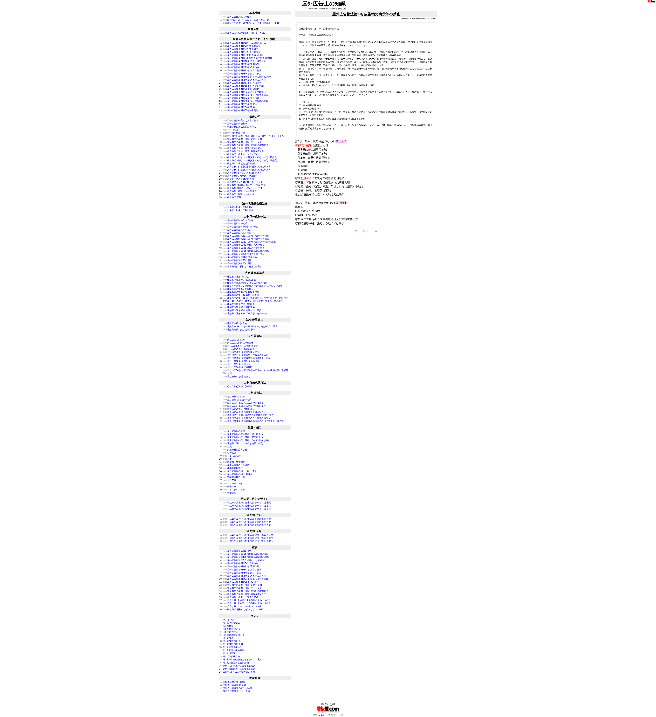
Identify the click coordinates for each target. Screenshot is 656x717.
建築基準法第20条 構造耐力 (239, 304)
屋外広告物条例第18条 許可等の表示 (243, 86)
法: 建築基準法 (230, 632)
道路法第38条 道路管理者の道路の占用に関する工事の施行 (254, 421)
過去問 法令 (255, 515)
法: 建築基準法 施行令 (234, 635)
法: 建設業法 (229, 653)
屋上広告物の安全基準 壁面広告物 (243, 437)
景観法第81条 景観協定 (236, 376)
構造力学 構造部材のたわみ (239, 194)
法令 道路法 (255, 392)
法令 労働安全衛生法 (254, 203)
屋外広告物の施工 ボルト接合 (240, 471)
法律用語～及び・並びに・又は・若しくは (246, 19)
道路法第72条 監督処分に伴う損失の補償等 (246, 418)
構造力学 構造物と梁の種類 (239, 163)
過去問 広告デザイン (254, 498)
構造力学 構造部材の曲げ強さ (240, 191)
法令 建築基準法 (255, 272)
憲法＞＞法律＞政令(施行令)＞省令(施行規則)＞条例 (251, 23)
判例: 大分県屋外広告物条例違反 (239, 668)
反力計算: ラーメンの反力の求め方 (242, 172)
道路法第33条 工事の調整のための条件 (244, 405)
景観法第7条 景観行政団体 (238, 342)
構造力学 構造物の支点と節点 (240, 154)
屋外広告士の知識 (324, 4)
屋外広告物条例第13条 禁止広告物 (242, 70)
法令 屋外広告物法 (254, 216)
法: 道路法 (228, 638)
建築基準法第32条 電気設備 (239, 307)
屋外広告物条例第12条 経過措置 (241, 67)
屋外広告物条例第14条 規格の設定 (242, 73)
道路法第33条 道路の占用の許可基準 (243, 402)
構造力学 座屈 (232, 197)
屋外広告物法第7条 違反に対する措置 (244, 248)
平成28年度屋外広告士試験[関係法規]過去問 (247, 519)
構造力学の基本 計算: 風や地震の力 (243, 148)
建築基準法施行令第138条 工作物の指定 (245, 282)
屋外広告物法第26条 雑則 (237, 260)
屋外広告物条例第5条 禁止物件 (240, 49)
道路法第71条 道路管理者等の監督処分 (244, 412)
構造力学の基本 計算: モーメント (242, 142)
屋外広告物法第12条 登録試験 (240, 257)
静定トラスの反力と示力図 (238, 179)
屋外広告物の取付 (234, 431)
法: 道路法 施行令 (232, 641)
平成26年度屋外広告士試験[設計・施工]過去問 (248, 541)
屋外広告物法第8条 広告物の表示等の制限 (246, 251)
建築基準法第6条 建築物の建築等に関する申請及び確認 (252, 286)
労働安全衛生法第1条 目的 (238, 207)
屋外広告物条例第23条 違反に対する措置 (245, 95)
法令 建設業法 (254, 319)
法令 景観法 (255, 335)
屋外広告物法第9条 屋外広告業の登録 (244, 254)
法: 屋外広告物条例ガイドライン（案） (242, 659)
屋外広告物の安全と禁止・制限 (240, 120)
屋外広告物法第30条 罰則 (237, 263)
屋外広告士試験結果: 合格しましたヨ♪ (244, 33)
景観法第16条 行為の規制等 (239, 349)
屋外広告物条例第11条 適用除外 (241, 64)
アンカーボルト (233, 483)
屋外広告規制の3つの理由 (238, 220)
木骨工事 (229, 480)
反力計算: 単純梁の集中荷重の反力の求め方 (247, 166)
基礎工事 (229, 486)
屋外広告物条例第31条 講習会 (240, 104)
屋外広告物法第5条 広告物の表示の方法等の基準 (249, 242)
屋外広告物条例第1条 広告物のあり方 (244, 43)
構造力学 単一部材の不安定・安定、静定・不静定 (250, 157)
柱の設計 (229, 452)
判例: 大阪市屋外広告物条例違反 (239, 665)
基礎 (227, 459)
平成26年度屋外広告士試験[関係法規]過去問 (247, 525)
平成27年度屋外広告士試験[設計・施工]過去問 (248, 538)
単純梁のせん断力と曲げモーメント (243, 182)
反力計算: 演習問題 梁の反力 (240, 176)
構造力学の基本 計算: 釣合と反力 (242, 139)
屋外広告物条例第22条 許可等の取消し (244, 92)
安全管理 (229, 492)
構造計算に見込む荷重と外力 (239, 126)
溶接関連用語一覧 (234, 477)
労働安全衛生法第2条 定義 (238, 210)
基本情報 (254, 12)
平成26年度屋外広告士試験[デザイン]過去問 (247, 508)
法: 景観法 (228, 625)
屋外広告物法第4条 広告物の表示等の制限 (246, 239)
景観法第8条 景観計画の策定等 (240, 345)
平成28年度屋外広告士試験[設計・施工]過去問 (248, 535)
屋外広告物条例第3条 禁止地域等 (241, 46)
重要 (254, 547)
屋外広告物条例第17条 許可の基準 (242, 82)
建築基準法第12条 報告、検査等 (241, 295)
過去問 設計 (255, 531)
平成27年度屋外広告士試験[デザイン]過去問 (247, 505)
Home (366, 231)
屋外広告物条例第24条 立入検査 (241, 98)
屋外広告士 (255, 29)
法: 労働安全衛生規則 (233, 650)
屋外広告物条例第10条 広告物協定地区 (244, 61)
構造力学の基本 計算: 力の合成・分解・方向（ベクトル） (254, 136)
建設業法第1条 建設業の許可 (239, 329)
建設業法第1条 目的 (235, 323)
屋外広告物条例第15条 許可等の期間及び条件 (247, 76)
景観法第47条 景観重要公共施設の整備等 (245, 355)
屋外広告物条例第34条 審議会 (240, 107)
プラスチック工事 (234, 489)
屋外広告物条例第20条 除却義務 (241, 89)
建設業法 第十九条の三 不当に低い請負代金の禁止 (250, 326)
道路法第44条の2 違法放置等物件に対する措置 (248, 415)
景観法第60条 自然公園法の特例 (241, 361)
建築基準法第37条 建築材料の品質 (242, 310)
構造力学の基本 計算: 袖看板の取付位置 (246, 145)
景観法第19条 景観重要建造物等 (241, 352)
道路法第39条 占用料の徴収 (239, 409)
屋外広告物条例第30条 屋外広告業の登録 (245, 101)
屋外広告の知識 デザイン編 (236, 691)
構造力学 (254, 116)
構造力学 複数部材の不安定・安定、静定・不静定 (250, 160)
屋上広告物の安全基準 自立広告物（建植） (247, 440)
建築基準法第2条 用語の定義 (239, 279)
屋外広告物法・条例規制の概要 (240, 226)
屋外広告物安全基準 (235, 123)
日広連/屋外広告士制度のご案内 (239, 672)
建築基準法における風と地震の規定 (243, 443)
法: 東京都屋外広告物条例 (236, 662)
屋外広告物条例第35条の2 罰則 (240, 110)
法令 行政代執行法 (254, 382)
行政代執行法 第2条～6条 (237, 386)
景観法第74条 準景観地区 (237, 367)
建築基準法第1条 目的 (236, 276)
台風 (227, 446)
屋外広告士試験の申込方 (237, 16)
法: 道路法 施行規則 (233, 644)
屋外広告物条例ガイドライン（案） (255, 39)
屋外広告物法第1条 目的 (237, 229)
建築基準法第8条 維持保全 (238, 289)
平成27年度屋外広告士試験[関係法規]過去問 (247, 522)
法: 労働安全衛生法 (232, 647)
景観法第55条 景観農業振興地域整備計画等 (246, 358)
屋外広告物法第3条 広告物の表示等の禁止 (246, 236)
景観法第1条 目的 (234, 339)
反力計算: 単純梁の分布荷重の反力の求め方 (247, 169)
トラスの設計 (232, 455)
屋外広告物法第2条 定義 (237, 232)
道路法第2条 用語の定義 (237, 399)
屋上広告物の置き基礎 (236, 465)
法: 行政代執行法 (231, 656)
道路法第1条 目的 (234, 396)
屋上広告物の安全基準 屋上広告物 (243, 434)
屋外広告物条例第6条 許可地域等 (241, 52)
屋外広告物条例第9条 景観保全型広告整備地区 (248, 58)
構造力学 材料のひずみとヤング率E (243, 188)
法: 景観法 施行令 (232, 629)
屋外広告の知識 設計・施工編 (237, 688)
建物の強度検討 (233, 468)
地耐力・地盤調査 (234, 462)
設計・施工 (255, 427)
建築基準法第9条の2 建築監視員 (241, 292)
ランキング (228, 619)
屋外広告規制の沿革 (235, 223)
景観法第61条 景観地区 (236, 364)
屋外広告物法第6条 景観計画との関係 (244, 245)
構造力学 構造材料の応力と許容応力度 (244, 185)
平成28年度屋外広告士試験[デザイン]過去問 (247, 502)
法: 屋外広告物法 (231, 622)
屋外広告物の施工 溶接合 (237, 474)
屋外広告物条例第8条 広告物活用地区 (244, 55)
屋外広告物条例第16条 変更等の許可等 (244, 79)
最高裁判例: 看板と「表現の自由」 (242, 266)
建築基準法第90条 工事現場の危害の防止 (245, 313)
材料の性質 (230, 129)
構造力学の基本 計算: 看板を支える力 (244, 151)
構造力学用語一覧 (234, 133)
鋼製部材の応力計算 (235, 449)
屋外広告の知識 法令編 (234, 685)
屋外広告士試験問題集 (234, 681)
